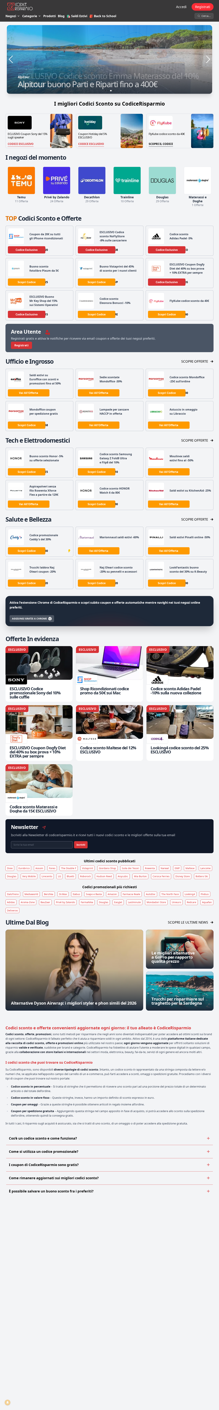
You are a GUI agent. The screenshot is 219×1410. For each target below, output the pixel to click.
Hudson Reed (104, 876)
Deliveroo (12, 910)
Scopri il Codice (161, 144)
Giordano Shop (107, 868)
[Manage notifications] (7, 1402)
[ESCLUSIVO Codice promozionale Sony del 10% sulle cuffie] (39, 674)
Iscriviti (80, 844)
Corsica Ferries (161, 876)
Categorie (29, 16)
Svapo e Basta (94, 894)
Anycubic (123, 876)
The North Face (170, 894)
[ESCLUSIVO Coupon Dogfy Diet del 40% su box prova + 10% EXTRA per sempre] (39, 733)
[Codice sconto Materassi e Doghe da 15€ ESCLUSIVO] (39, 790)
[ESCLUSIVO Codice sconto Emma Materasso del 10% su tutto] (109, 59)
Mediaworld (31, 894)
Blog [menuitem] (61, 16)
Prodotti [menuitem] (49, 16)
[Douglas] (162, 180)
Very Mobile (29, 876)
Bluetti (70, 876)
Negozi (10, 16)
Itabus (76, 894)
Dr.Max (63, 894)
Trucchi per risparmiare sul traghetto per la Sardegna (177, 1001)
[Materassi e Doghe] (197, 180)
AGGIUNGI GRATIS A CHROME (29, 618)
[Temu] (21, 180)
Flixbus (205, 894)
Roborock (85, 876)
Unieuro (176, 902)
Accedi (181, 6)
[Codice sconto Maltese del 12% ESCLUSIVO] (109, 733)
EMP (177, 868)
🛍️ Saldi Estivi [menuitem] (77, 16)
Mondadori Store (156, 902)
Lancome (205, 868)
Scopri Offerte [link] (194, 361)
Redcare (191, 902)
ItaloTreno (13, 894)
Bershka (48, 894)
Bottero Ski (202, 876)
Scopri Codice (27, 282)
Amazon (112, 894)
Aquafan (207, 902)
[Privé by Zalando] (56, 180)
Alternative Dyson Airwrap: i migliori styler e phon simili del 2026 (74, 1003)
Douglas (11, 876)
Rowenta (150, 868)
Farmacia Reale (131, 894)
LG (59, 876)
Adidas (11, 902)
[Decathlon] (92, 180)
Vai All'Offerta (28, 393)
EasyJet (118, 902)
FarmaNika (87, 902)
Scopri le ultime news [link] (188, 922)
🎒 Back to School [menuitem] (102, 16)
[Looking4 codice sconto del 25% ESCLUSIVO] (180, 733)
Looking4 (190, 894)
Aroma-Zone (28, 902)
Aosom (39, 868)
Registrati (202, 6)
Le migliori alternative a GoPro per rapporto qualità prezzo (173, 957)
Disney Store (182, 876)
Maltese (190, 868)
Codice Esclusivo (21, 144)
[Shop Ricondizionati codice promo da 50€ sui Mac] (109, 674)
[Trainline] (127, 180)
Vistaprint (87, 868)
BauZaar (45, 902)
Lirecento (47, 876)
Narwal (165, 868)
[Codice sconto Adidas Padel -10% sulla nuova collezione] (180, 674)
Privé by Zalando (65, 902)
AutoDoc (151, 894)
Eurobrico (24, 868)
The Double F (68, 868)
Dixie (10, 868)
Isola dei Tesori (130, 868)
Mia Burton (140, 876)
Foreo (52, 868)
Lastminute (134, 902)
